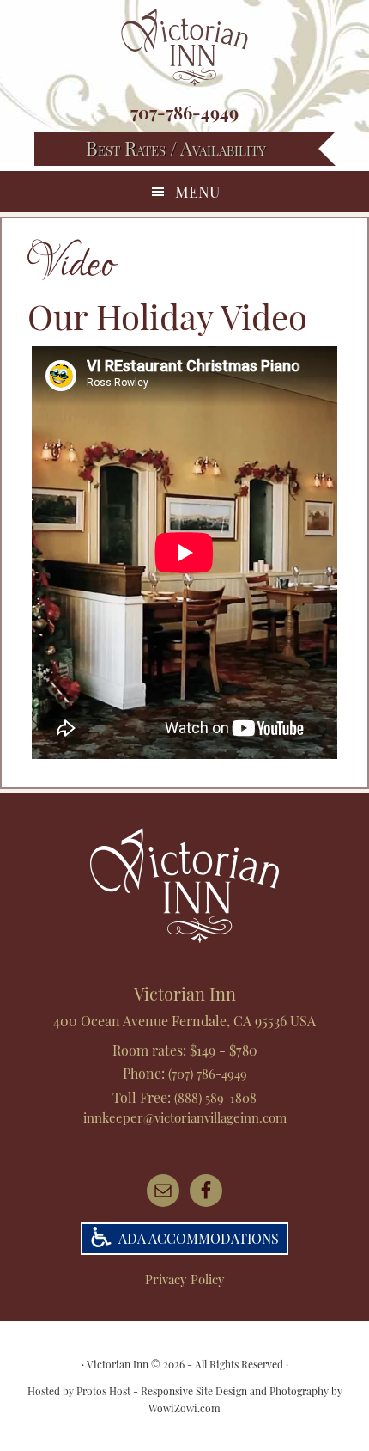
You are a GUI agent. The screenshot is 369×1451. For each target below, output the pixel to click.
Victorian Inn (184, 47)
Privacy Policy (185, 1279)
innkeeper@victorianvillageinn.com (185, 1117)
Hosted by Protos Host (78, 1391)
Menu (197, 191)
